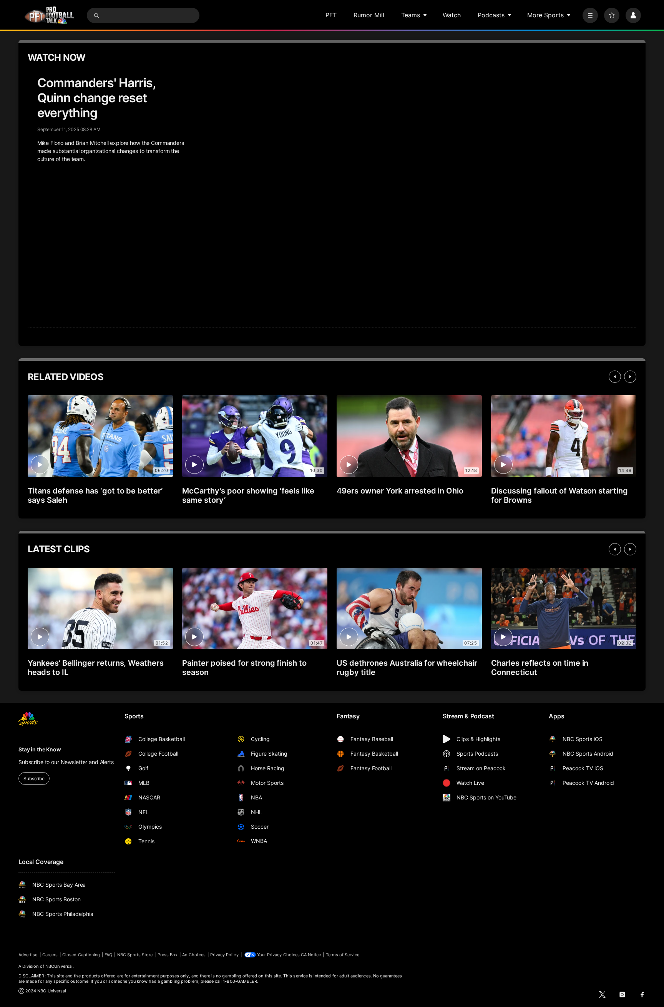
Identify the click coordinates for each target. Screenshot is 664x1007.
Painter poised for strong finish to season (244, 667)
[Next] (630, 377)
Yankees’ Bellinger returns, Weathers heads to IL (96, 667)
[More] (590, 15)
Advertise (28, 954)
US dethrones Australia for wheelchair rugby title (407, 667)
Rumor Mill (369, 15)
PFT (331, 15)
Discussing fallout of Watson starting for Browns (559, 495)
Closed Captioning (81, 954)
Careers (50, 954)
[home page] (49, 15)
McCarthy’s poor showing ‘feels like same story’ (248, 495)
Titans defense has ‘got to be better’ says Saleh (95, 495)
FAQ (108, 954)
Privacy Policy (224, 954)
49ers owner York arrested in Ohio (400, 490)
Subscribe (34, 778)
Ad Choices (194, 954)
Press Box (168, 954)
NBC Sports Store (135, 954)
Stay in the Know (39, 749)
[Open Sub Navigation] (425, 15)
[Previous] (615, 377)
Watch (452, 15)
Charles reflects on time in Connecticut (539, 667)
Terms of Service (343, 954)
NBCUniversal (59, 966)
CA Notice (311, 954)
